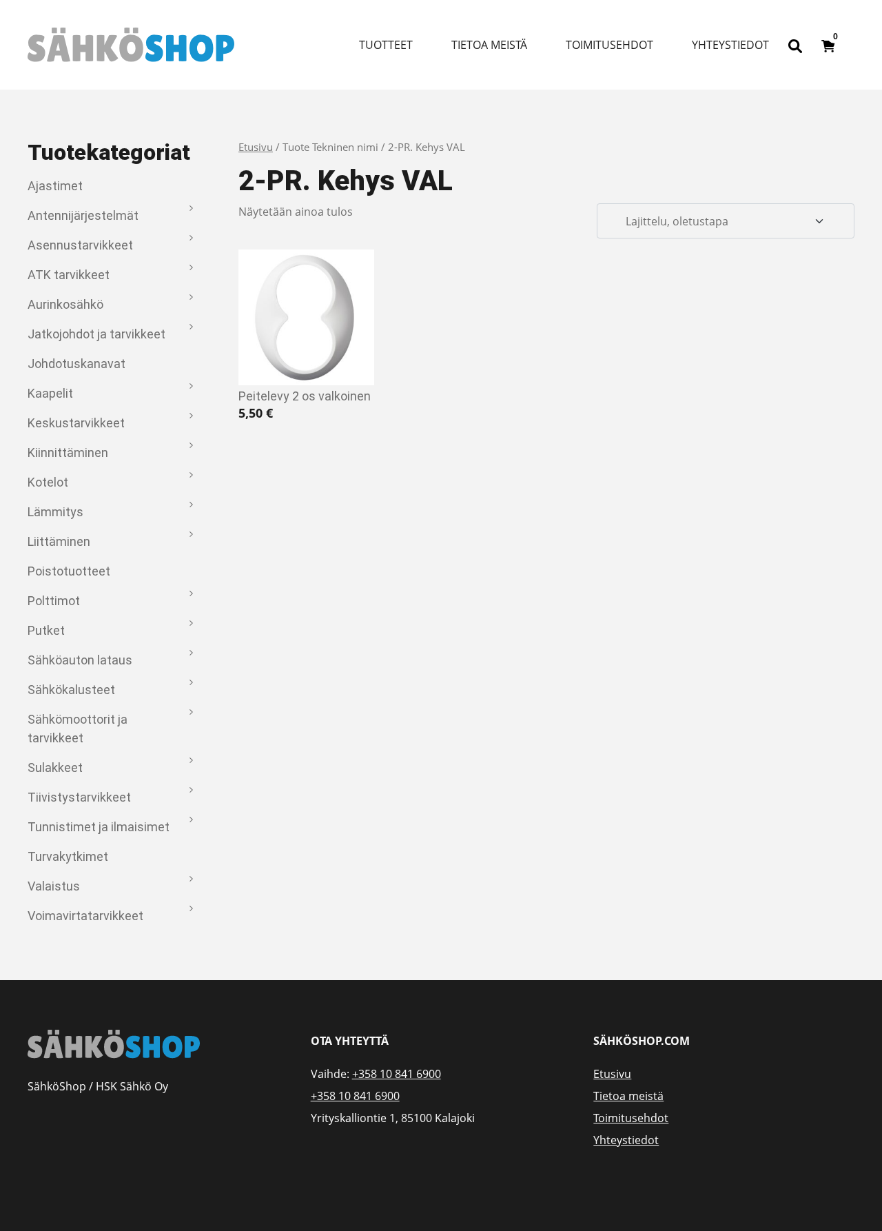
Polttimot (54, 600)
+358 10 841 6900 (396, 1073)
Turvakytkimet (68, 856)
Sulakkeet (55, 767)
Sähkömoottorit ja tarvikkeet (77, 728)
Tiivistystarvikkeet (79, 797)
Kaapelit (50, 393)
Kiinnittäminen (68, 452)
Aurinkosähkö (65, 304)
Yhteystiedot (730, 44)
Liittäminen (59, 541)
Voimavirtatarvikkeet (85, 915)
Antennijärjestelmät (83, 215)
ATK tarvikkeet (69, 274)
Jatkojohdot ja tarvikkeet (96, 334)
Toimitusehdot (609, 44)
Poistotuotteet (69, 571)
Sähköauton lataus (80, 660)
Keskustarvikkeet (76, 423)
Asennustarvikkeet (80, 245)
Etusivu (255, 147)
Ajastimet (55, 186)
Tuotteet (386, 44)
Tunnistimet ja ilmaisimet (99, 827)
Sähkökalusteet (71, 689)
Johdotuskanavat (76, 363)
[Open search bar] (795, 45)
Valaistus (54, 886)
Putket (46, 630)
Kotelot (48, 482)
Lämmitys (55, 512)
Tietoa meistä (489, 44)
